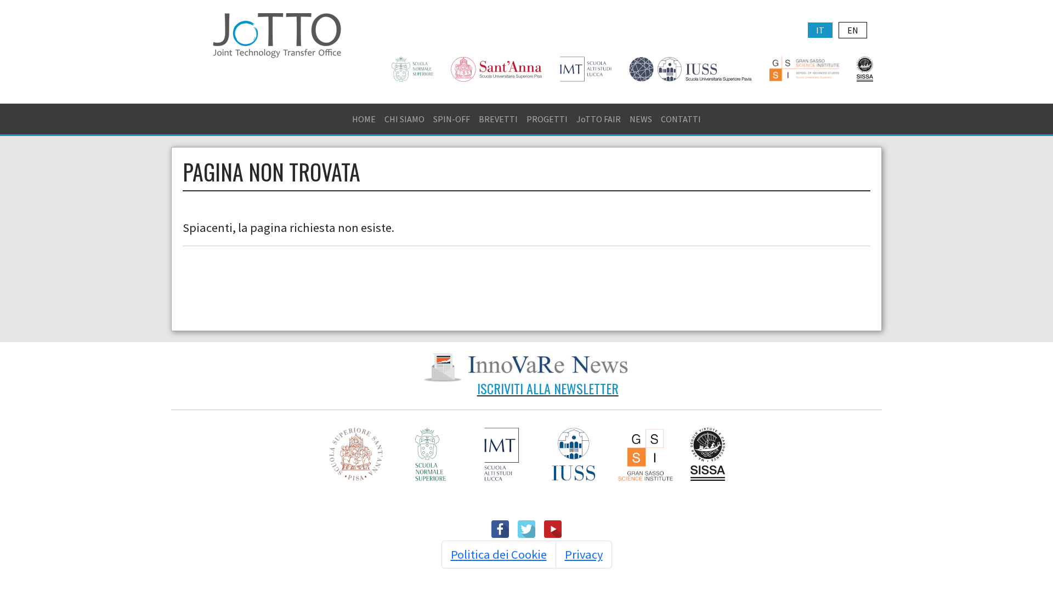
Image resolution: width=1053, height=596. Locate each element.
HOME (364, 118)
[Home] (277, 34)
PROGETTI (547, 118)
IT (820, 30)
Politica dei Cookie (499, 554)
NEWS (641, 118)
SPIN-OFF (451, 118)
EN (852, 30)
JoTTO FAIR (598, 118)
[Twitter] (526, 528)
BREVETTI (498, 118)
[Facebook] (500, 528)
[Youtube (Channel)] (553, 528)
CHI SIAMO (404, 118)
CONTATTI (681, 118)
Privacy (584, 554)
